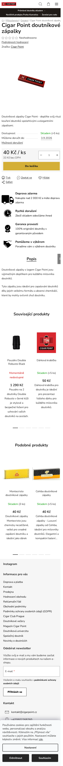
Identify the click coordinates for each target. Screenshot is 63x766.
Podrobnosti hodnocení (15, 42)
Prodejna (8, 592)
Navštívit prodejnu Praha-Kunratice (22, 14)
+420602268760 (21, 719)
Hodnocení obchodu (14, 597)
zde (41, 739)
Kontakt (7, 587)
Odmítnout (15, 758)
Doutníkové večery (14, 621)
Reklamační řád (12, 601)
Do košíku (31, 166)
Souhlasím (45, 758)
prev (3, 350)
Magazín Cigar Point (14, 626)
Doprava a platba (13, 582)
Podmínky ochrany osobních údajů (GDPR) (27, 611)
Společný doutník (13, 636)
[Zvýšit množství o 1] (57, 155)
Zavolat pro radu (49, 14)
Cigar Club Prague (13, 616)
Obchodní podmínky (14, 606)
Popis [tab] (32, 258)
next (59, 350)
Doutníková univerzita (15, 631)
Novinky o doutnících (15, 641)
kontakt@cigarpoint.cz (24, 712)
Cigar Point (17, 47)
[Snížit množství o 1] (41, 155)
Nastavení (30, 747)
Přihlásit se (15, 692)
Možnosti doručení (12, 143)
